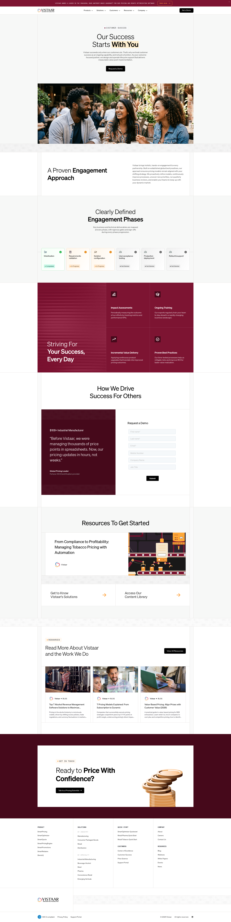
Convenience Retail (85, 875)
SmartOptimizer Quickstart (128, 832)
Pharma (80, 871)
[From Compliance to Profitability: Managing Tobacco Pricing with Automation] (86, 554)
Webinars (161, 855)
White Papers (163, 859)
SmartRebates (43, 851)
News (160, 867)
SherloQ (41, 855)
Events (160, 863)
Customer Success (125, 855)
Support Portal (123, 863)
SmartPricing (42, 832)
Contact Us (162, 839)
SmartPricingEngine (45, 843)
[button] (88, 10)
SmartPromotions (44, 847)
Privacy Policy (63, 917)
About (160, 832)
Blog (159, 851)
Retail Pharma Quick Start (127, 836)
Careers (161, 836)
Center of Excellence (125, 851)
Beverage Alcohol (84, 863)
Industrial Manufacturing (87, 859)
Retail (80, 844)
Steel (79, 867)
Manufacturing (83, 836)
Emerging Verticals (85, 879)
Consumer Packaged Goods (88, 840)
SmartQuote (42, 839)
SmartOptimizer (43, 836)
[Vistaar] (48, 899)
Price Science (123, 859)
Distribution (82, 848)
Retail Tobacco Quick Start (127, 839)
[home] (46, 10)
